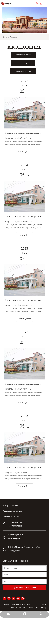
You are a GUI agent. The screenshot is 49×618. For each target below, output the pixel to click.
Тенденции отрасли (23, 71)
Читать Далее (24, 151)
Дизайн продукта (23, 63)
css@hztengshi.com (15, 538)
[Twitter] (13, 598)
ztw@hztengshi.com (15, 535)
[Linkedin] (9, 598)
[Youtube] (18, 598)
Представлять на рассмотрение (24, 588)
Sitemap (43, 607)
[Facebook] (4, 598)
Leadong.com (33, 607)
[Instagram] (23, 598)
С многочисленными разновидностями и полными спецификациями (24, 132)
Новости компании (23, 55)
